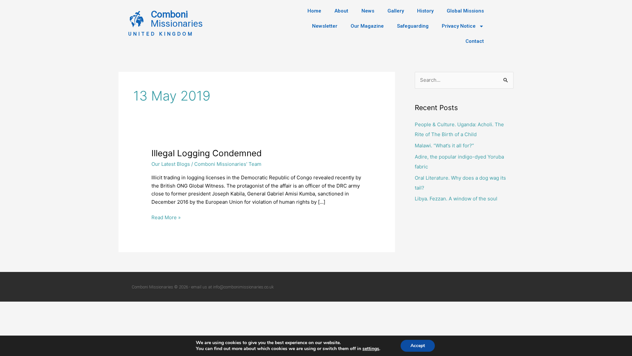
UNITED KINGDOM (161, 34)
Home (314, 11)
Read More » (166, 217)
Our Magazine (367, 26)
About (341, 11)
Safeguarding (413, 26)
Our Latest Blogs (170, 164)
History (425, 11)
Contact (474, 41)
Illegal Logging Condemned (206, 153)
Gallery (395, 11)
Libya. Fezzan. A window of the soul (456, 198)
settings (370, 349)
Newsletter (324, 26)
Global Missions (465, 11)
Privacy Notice (459, 26)
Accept (417, 345)
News (367, 11)
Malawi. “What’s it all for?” (444, 145)
